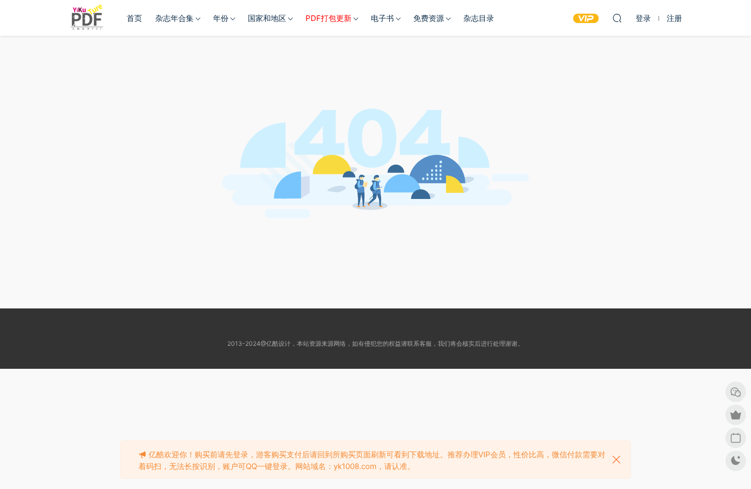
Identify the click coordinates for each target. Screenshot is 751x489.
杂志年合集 (174, 18)
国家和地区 (267, 18)
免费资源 (428, 18)
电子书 (382, 18)
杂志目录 (478, 18)
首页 (134, 18)
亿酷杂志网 (87, 18)
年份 (220, 18)
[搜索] (617, 18)
